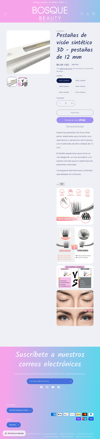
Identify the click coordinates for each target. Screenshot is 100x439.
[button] (5, 14)
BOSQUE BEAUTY (34, 434)
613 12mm (82, 93)
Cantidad (60, 98)
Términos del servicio (51, 436)
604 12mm (82, 87)
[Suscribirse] (70, 381)
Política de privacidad (85, 434)
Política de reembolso (67, 434)
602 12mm (82, 81)
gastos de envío (66, 68)
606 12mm (65, 93)
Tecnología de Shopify (49, 434)
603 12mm (65, 87)
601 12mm (65, 81)
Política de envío (67, 436)
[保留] (58, 184)
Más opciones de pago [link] (75, 126)
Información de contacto (84, 436)
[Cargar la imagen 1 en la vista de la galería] (12, 82)
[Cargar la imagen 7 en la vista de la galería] (22, 82)
